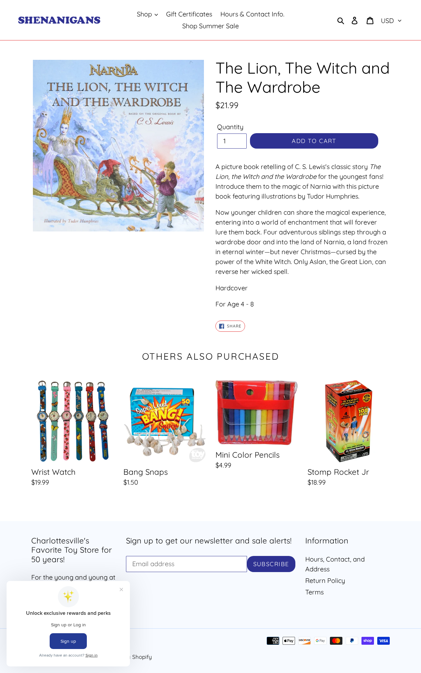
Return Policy (325, 580)
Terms (314, 592)
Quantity (230, 127)
